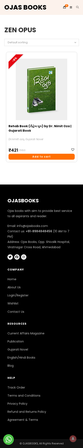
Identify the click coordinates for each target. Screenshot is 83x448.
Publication (15, 341)
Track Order (16, 387)
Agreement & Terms (22, 420)
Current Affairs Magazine (25, 333)
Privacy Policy (17, 404)
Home (11, 279)
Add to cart (41, 156)
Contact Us (15, 312)
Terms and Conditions (23, 395)
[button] (73, 149)
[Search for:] (76, 7)
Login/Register (18, 295)
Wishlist (13, 303)
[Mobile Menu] (70, 7)
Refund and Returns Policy (26, 412)
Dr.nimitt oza (16, 139)
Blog (10, 365)
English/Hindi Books (21, 357)
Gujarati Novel (34, 139)
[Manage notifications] (73, 438)
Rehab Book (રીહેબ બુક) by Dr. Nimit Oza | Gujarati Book (40, 128)
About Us (14, 287)
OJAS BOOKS (25, 7)
